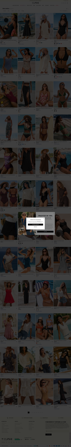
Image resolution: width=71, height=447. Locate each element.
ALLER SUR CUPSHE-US (35, 224)
